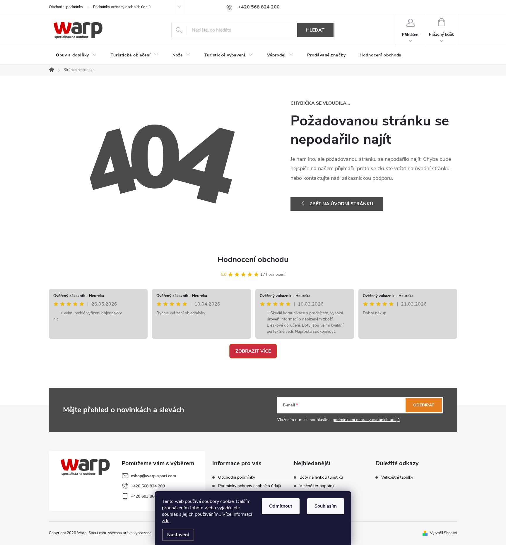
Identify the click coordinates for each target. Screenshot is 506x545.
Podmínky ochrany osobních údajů (122, 7)
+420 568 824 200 (148, 486)
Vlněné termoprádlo (318, 486)
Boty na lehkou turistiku (321, 477)
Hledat (315, 30)
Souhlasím (325, 506)
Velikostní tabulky (397, 477)
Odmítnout (280, 506)
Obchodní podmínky (66, 7)
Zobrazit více (253, 351)
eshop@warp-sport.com (153, 476)
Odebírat (423, 405)
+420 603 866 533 (148, 496)
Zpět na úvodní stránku (341, 204)
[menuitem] (76, 55)
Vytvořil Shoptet (443, 533)
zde (165, 521)
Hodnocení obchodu (253, 259)
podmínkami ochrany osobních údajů (366, 419)
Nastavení (178, 535)
